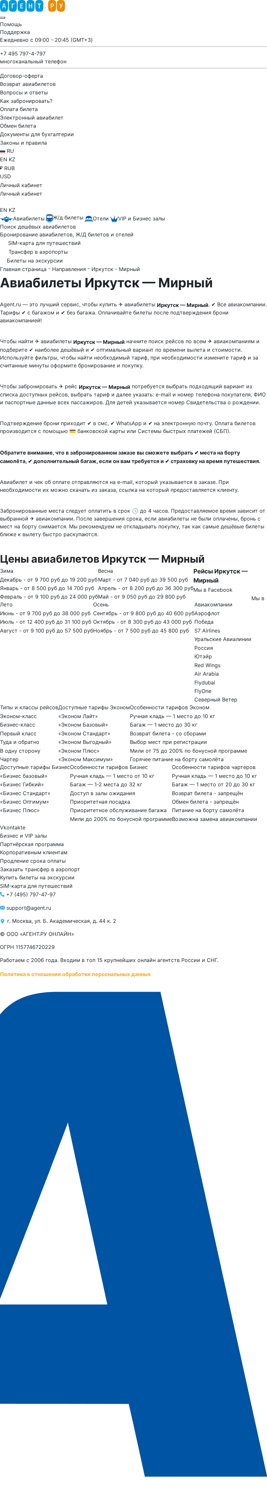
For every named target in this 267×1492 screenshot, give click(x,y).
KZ (12, 159)
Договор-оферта (21, 75)
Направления (70, 269)
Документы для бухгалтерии (37, 134)
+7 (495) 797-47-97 (31, 894)
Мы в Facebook (212, 589)
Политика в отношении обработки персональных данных (75, 974)
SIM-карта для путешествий (36, 886)
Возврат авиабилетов (28, 84)
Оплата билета (19, 109)
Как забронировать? (26, 100)
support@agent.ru (29, 908)
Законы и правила (23, 142)
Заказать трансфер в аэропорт (40, 869)
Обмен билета (18, 125)
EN (4, 159)
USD (5, 176)
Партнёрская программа (32, 844)
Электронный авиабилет (31, 117)
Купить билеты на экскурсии (37, 877)
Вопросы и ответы (24, 92)
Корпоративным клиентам (33, 852)
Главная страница (24, 269)
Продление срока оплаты (33, 861)
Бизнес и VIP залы (23, 835)
